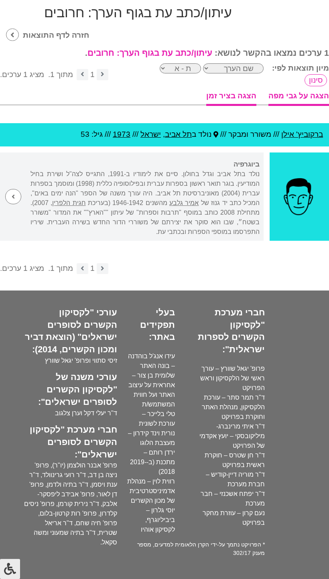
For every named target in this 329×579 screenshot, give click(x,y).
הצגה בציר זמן (231, 95)
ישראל (150, 134)
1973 (121, 134)
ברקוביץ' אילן (302, 134)
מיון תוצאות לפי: (300, 68)
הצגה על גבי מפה (298, 95)
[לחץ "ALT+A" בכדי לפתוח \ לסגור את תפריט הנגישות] (10, 569)
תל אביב (178, 134)
